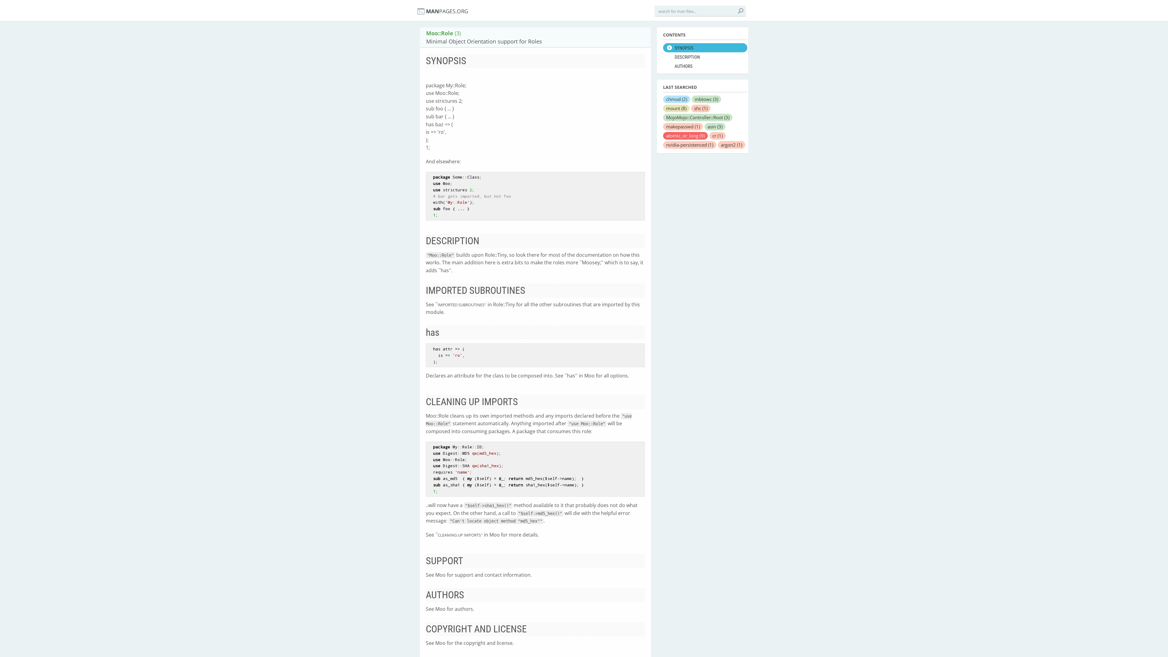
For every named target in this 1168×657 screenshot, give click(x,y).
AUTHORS (684, 66)
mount (676, 108)
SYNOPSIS (684, 48)
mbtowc (706, 99)
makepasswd (683, 126)
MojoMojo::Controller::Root (697, 117)
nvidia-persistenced (689, 145)
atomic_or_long (685, 136)
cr (717, 136)
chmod (676, 99)
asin (714, 126)
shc (700, 108)
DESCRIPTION (687, 57)
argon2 (731, 145)
